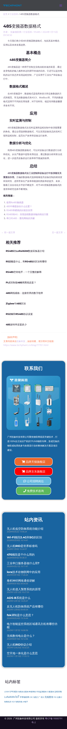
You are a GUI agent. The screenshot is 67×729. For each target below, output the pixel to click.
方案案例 (50, 692)
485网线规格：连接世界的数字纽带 (24, 293)
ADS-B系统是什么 (18, 598)
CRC (31, 697)
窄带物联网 (24, 697)
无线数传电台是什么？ (21, 636)
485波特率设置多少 (16, 324)
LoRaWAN (9, 697)
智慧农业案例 (23, 692)
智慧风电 (18, 702)
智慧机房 (7, 702)
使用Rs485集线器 (15, 202)
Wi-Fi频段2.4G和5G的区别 (24, 537)
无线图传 (49, 696)
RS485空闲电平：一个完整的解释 (24, 272)
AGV (13, 702)
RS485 (37, 31)
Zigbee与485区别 (16, 303)
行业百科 (27, 31)
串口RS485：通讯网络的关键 (20, 218)
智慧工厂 (36, 697)
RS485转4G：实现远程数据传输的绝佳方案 (27, 214)
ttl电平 (25, 702)
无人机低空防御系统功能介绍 (25, 528)
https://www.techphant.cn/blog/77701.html (25, 345)
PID (55, 697)
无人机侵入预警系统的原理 (24, 589)
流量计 (59, 697)
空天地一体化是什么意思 (22, 653)
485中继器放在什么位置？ (19, 206)
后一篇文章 (59, 232)
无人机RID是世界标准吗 (22, 546)
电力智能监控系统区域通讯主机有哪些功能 (32, 625)
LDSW (6, 692)
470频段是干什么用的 (21, 554)
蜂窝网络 (32, 692)
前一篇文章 (8, 232)
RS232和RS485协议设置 (19, 314)
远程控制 (58, 691)
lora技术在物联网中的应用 (23, 572)
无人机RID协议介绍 (19, 644)
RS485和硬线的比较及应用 (19, 210)
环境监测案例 (41, 692)
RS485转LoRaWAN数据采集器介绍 (25, 251)
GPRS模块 (13, 691)
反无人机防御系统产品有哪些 (25, 606)
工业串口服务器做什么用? (23, 563)
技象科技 (21, 341)
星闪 (42, 697)
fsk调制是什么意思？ (20, 615)
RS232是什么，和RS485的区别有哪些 (26, 261)
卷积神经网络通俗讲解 (21, 580)
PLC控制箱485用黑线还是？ (21, 282)
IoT (17, 697)
